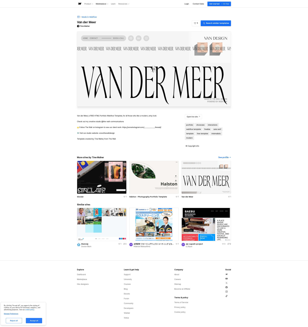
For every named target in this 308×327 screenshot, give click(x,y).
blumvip (84, 244)
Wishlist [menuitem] (127, 313)
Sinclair (80, 197)
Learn (113, 4)
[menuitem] (226, 274)
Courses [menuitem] (127, 284)
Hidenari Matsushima (142, 246)
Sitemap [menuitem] (177, 284)
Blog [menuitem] (126, 289)
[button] (88, 4)
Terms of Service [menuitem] (181, 302)
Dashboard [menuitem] (81, 274)
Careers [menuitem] (177, 279)
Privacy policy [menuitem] (180, 307)
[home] (80, 4)
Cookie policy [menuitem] (180, 312)
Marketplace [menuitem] (82, 279)
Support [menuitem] (127, 274)
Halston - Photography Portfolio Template (148, 197)
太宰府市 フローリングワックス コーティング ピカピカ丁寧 (154, 244)
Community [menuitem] (128, 303)
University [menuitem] (128, 279)
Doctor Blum (86, 246)
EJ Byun (189, 246)
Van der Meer (187, 197)
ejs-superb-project (194, 244)
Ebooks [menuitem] (127, 294)
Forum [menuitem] (126, 299)
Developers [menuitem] (128, 308)
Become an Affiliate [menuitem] (182, 289)
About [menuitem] (176, 274)
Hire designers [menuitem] (83, 284)
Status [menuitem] (126, 318)
